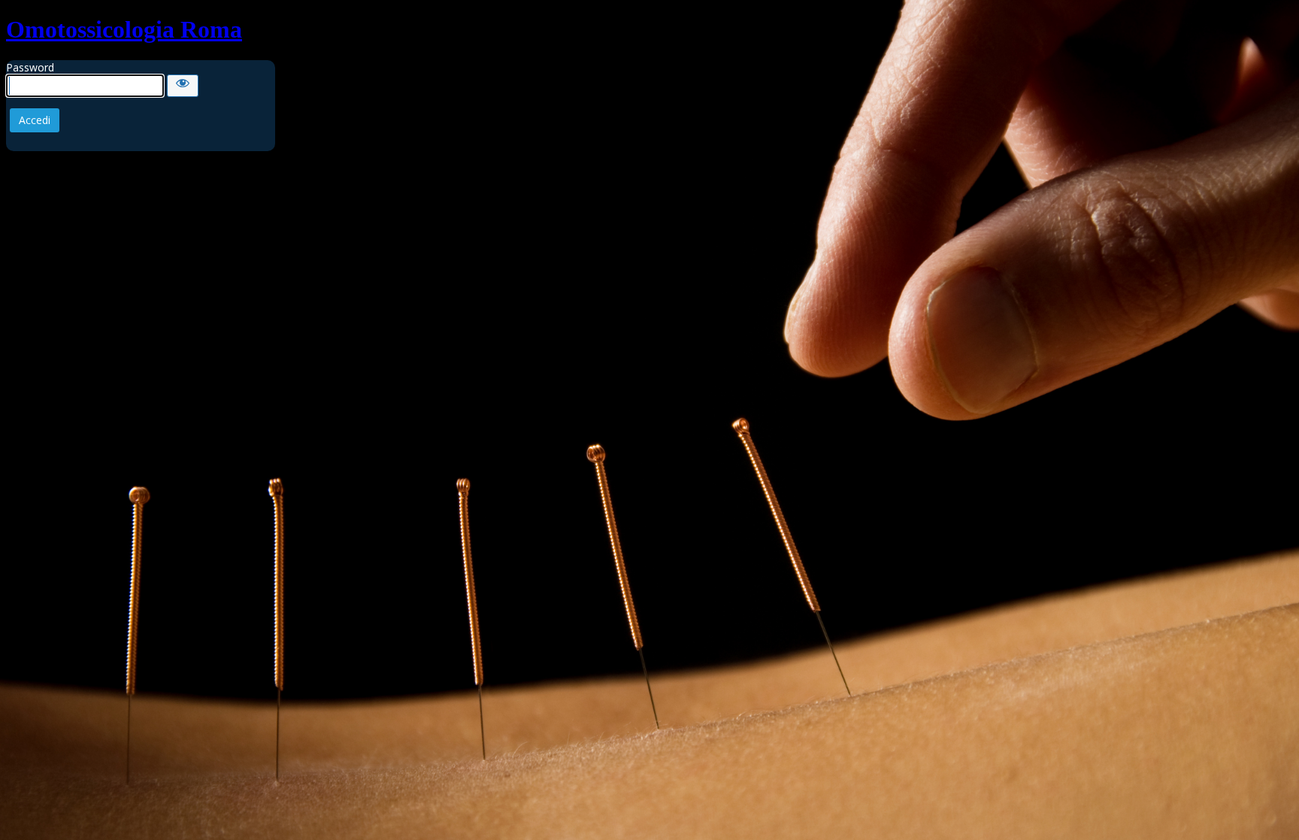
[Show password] (182, 85)
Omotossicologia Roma (124, 29)
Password (30, 67)
